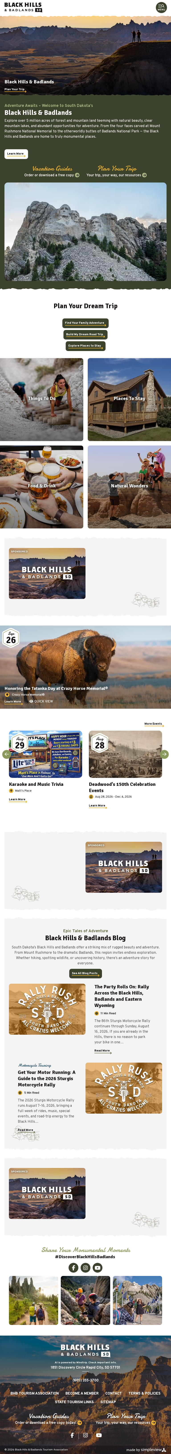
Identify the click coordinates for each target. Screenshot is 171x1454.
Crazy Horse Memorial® (28, 695)
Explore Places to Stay (84, 346)
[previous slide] (6, 754)
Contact (113, 1393)
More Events (153, 724)
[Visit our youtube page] (97, 1268)
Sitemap (108, 1402)
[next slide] (164, 754)
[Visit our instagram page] (85, 1268)
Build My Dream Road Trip (84, 334)
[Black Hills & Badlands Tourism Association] (23, 8)
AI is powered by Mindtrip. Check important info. (85, 1362)
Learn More (15, 154)
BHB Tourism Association (34, 1393)
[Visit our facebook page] (73, 1268)
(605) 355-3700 (86, 1380)
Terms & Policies (144, 1393)
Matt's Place (23, 791)
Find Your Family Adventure (84, 323)
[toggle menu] (161, 7)
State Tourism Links (74, 1402)
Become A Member (82, 1393)
